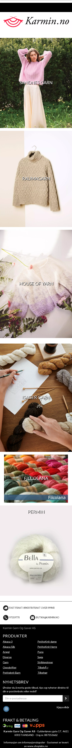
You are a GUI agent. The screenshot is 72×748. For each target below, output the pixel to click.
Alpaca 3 (8, 641)
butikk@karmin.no (47, 617)
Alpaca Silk (9, 646)
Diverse (7, 657)
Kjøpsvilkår (62, 707)
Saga (40, 657)
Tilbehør (42, 672)
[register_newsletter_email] (66, 698)
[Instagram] (6, 708)
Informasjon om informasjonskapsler (24, 742)
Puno (40, 651)
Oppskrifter (9, 667)
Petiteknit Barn (11, 672)
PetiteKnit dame (47, 641)
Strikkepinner (45, 662)
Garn (5, 662)
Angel (6, 651)
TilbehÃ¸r (42, 667)
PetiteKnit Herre (47, 646)
